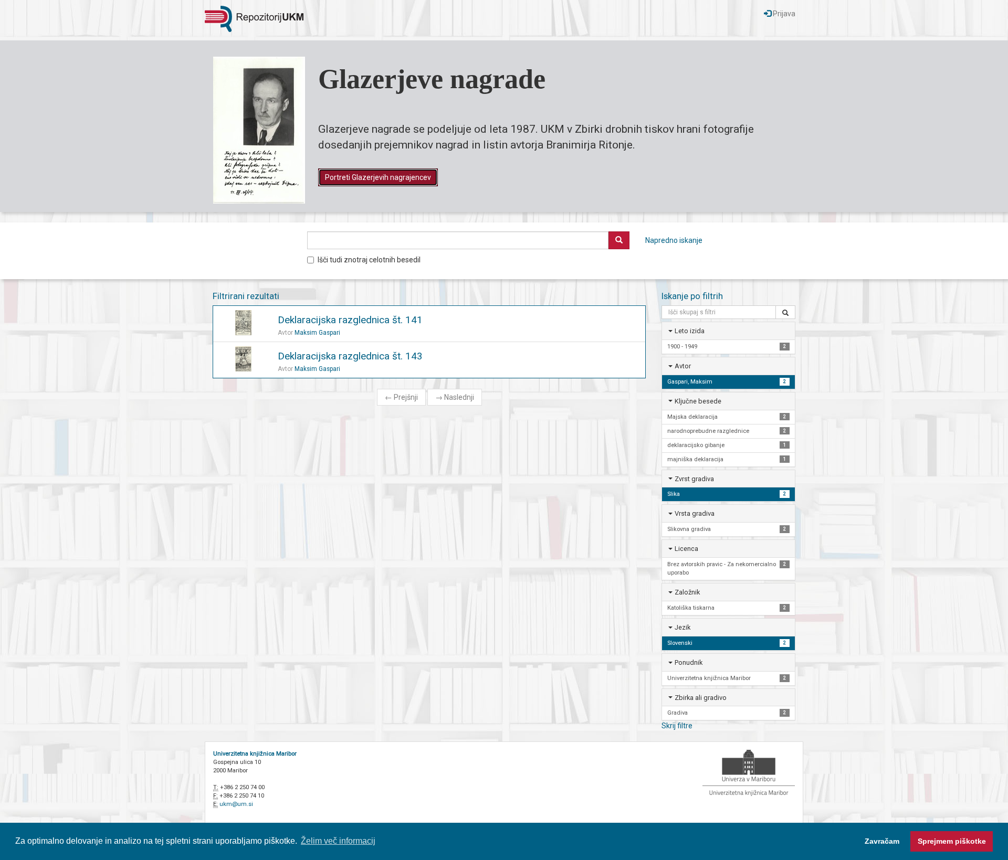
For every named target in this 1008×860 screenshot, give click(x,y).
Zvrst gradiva (694, 479)
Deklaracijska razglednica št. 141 (350, 320)
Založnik (687, 592)
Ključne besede (698, 401)
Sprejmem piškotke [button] (952, 841)
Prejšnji (401, 397)
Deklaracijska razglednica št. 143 (350, 356)
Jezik (682, 627)
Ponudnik (688, 662)
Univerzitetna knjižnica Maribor (255, 753)
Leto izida (690, 331)
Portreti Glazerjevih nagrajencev (378, 177)
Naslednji (454, 397)
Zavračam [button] (882, 841)
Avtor (683, 366)
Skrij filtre (677, 725)
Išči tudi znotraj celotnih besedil (369, 260)
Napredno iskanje (673, 240)
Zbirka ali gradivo (701, 698)
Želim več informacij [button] (338, 840)
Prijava (783, 13)
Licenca (686, 549)
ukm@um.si (236, 804)
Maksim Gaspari (317, 332)
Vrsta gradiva (695, 513)
